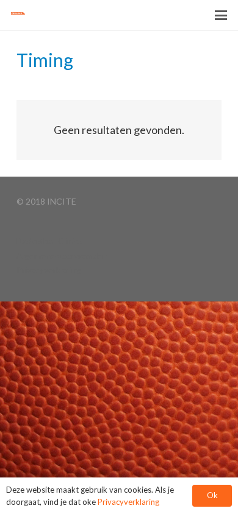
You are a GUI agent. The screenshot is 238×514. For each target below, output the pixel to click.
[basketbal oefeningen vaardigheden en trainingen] (25, 15)
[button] (221, 15)
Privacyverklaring (48, 269)
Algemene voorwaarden (61, 255)
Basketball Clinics (49, 241)
